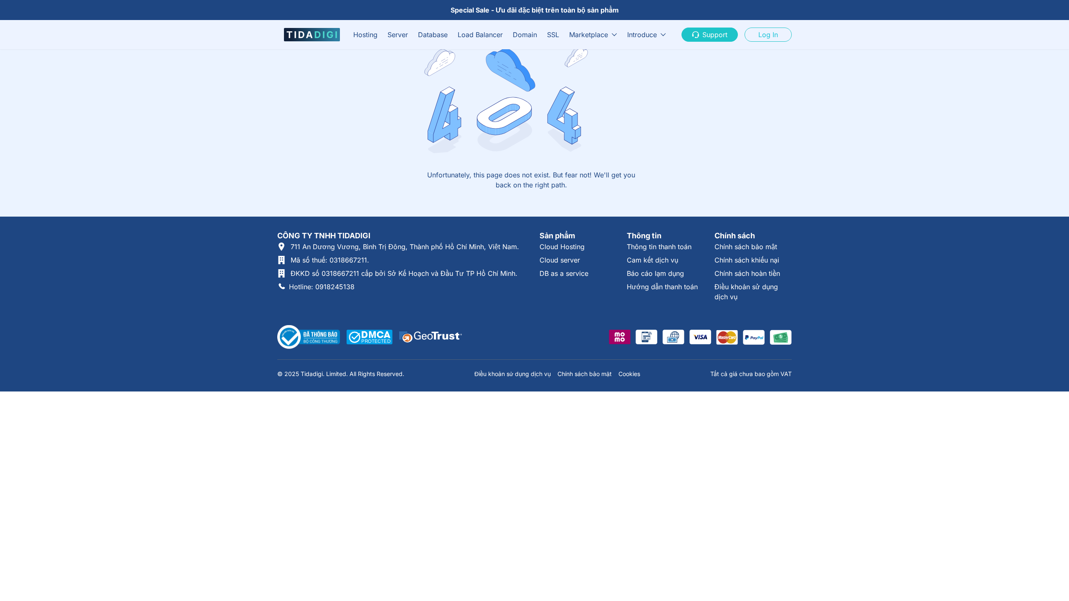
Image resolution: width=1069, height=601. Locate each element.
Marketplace (588, 34)
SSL (553, 34)
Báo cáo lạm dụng (655, 273)
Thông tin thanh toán (659, 246)
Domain (525, 34)
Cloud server (560, 260)
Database (433, 34)
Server (398, 34)
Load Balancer (480, 34)
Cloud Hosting (562, 246)
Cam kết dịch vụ (652, 260)
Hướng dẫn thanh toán (662, 287)
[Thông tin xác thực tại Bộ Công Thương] (308, 337)
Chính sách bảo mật (745, 246)
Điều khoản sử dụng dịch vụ (512, 373)
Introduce (642, 34)
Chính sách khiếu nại (746, 260)
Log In (768, 34)
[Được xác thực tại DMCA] (370, 337)
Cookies (629, 373)
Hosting (365, 34)
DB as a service (564, 273)
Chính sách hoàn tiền (747, 273)
